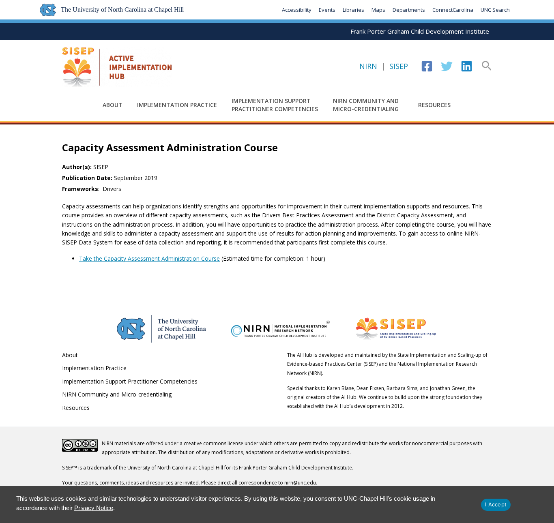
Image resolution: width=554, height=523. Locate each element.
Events (327, 9)
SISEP (398, 66)
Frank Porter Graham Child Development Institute (419, 31)
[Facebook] (427, 66)
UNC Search (495, 9)
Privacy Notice (93, 507)
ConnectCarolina (452, 9)
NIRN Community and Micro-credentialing (366, 105)
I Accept (496, 504)
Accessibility (296, 9)
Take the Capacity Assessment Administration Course (149, 258)
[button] (486, 66)
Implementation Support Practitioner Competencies (275, 105)
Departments (409, 9)
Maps (378, 9)
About (112, 105)
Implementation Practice (177, 105)
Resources (434, 105)
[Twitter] (446, 66)
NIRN (368, 66)
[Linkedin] (466, 66)
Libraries (353, 9)
